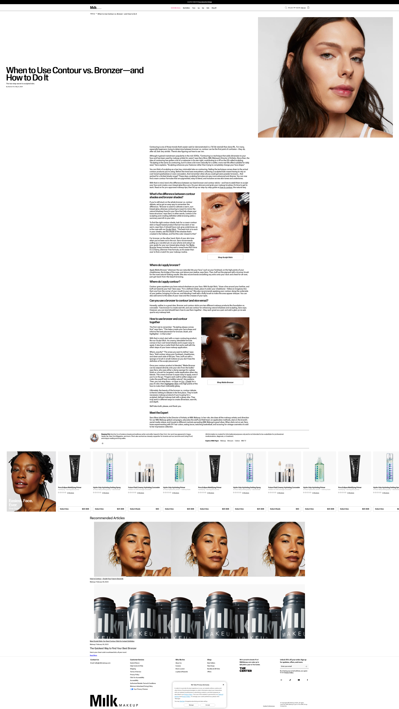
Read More (93, 655)
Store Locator (180, 669)
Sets (208, 8)
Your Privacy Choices (140, 689)
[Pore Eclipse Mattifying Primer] (74, 467)
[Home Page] (95, 7)
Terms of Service (135, 672)
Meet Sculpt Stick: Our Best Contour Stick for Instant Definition (112, 641)
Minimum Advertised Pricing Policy (141, 686)
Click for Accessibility (137, 677)
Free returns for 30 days (205, 2)
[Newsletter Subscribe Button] (306, 666)
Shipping (133, 669)
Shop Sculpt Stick (225, 257)
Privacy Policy (134, 674)
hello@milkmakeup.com (102, 663)
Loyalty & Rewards (181, 672)
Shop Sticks (14, 508)
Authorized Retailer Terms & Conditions (143, 683)
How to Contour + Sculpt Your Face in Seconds (106, 579)
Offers (209, 672)
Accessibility (134, 680)
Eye (203, 8)
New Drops (210, 666)
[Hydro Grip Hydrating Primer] (179, 467)
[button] (286, 7)
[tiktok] (290, 680)
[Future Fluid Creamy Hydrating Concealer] (144, 467)
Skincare (230, 441)
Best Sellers (186, 8)
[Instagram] (102, 443)
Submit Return (135, 663)
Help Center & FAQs (136, 666)
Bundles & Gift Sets (213, 669)
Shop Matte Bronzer (225, 382)
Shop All (214, 8)
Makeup (92, 13)
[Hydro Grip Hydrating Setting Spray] (109, 467)
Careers (178, 666)
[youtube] (299, 680)
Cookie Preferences (269, 706)
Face (193, 8)
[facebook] (307, 680)
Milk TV (243, 441)
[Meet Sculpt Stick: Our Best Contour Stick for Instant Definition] (199, 611)
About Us (178, 663)
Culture (237, 441)
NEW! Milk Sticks (175, 8)
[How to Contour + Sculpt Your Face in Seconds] (199, 549)
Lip (199, 8)
